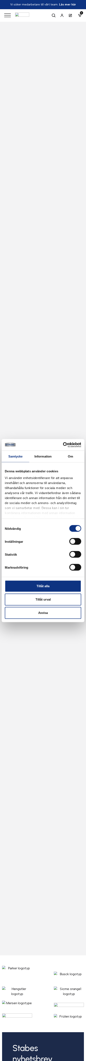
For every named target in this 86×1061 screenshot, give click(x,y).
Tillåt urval (43, 599)
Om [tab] (70, 456)
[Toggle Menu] (7, 15)
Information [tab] (43, 456)
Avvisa (43, 613)
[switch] (75, 541)
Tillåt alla (43, 586)
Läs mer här (67, 4)
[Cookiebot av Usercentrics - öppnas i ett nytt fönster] (63, 444)
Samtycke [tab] (15, 456)
